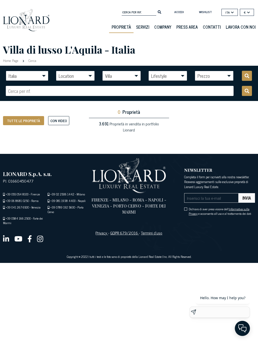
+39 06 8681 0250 (17, 200)
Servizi (142, 27)
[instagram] (40, 238)
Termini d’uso (151, 232)
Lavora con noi (240, 27)
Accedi (179, 11)
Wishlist (205, 11)
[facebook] (29, 238)
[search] (159, 11)
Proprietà (121, 27)
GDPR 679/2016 (124, 232)
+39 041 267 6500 (17, 207)
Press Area (187, 27)
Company (162, 27)
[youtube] (18, 238)
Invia (246, 198)
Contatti (212, 27)
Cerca (31, 60)
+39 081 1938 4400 (63, 200)
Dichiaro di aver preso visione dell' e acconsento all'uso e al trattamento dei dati (220, 211)
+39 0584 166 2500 (18, 218)
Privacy (101, 232)
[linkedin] (6, 238)
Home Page (11, 60)
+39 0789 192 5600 (63, 207)
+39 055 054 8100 (17, 194)
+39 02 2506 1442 (62, 194)
